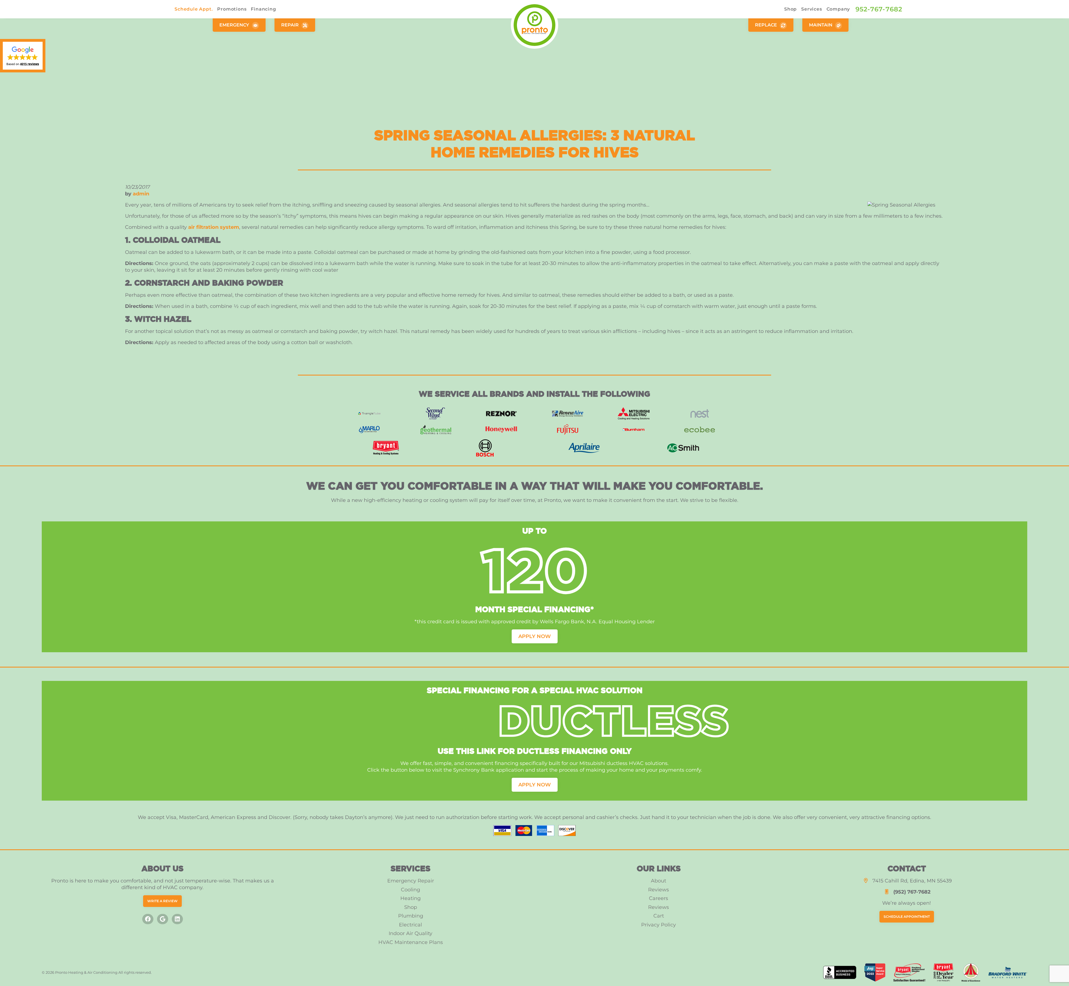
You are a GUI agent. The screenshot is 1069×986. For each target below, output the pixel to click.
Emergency (234, 25)
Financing (263, 9)
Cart (658, 916)
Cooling (410, 890)
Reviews (658, 890)
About (658, 881)
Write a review (162, 901)
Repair (290, 25)
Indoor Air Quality (410, 933)
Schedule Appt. (194, 9)
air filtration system (213, 227)
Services (811, 9)
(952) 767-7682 (912, 892)
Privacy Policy (658, 925)
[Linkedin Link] (177, 919)
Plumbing (410, 916)
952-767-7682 (879, 9)
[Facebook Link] (147, 919)
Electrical (410, 925)
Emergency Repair (410, 881)
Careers (658, 898)
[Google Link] (162, 919)
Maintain (821, 25)
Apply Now (534, 636)
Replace (766, 25)
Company (838, 9)
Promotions (231, 9)
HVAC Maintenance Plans (410, 942)
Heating (410, 898)
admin (141, 194)
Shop (790, 9)
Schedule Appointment (907, 916)
